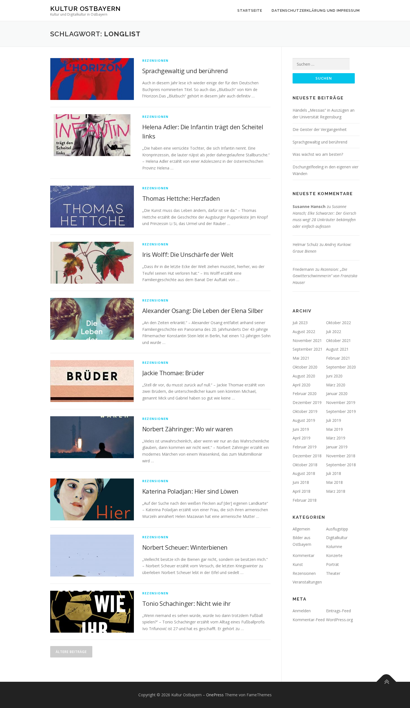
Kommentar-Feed (309, 619)
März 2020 (335, 385)
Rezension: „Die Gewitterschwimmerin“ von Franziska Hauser (325, 276)
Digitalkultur (337, 537)
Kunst (298, 564)
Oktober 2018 (305, 464)
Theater (333, 573)
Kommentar (303, 555)
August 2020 (304, 376)
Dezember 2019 (307, 402)
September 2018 (341, 464)
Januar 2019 (337, 446)
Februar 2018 (305, 500)
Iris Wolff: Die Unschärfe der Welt (187, 254)
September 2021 (307, 349)
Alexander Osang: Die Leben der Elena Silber (202, 310)
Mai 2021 (301, 358)
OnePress (215, 694)
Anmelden (302, 610)
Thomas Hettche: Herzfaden (181, 198)
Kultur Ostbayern (85, 8)
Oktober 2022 (338, 322)
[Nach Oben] (386, 682)
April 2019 (301, 438)
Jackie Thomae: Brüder (173, 373)
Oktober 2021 (338, 340)
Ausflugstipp (337, 529)
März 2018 (335, 491)
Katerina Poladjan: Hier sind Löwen (190, 491)
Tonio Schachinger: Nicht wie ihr (186, 603)
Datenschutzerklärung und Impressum (316, 10)
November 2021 (307, 340)
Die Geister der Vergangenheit (320, 129)
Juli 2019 (333, 420)
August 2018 (304, 473)
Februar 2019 (305, 446)
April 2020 (301, 385)
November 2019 (340, 402)
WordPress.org (339, 619)
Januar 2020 (337, 393)
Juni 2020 (334, 376)
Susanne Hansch (309, 206)
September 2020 (341, 367)
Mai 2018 (334, 482)
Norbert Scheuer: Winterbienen (185, 547)
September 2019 (341, 411)
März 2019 (335, 438)
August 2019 (304, 420)
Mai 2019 (334, 429)
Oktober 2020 (305, 367)
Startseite (249, 10)
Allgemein (301, 529)
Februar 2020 (305, 393)
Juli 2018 (333, 473)
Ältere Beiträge (71, 651)
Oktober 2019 (305, 411)
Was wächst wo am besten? (318, 154)
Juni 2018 (301, 482)
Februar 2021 (338, 358)
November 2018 (340, 455)
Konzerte (334, 555)
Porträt (332, 564)
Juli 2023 (300, 322)
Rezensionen (155, 60)
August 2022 (304, 331)
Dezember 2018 (307, 455)
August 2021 (337, 349)
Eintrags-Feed (338, 610)
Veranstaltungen (307, 582)
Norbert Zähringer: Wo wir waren (187, 429)
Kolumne (334, 546)
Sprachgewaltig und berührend (185, 70)
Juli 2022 (333, 331)
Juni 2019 (301, 429)
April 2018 (301, 491)
